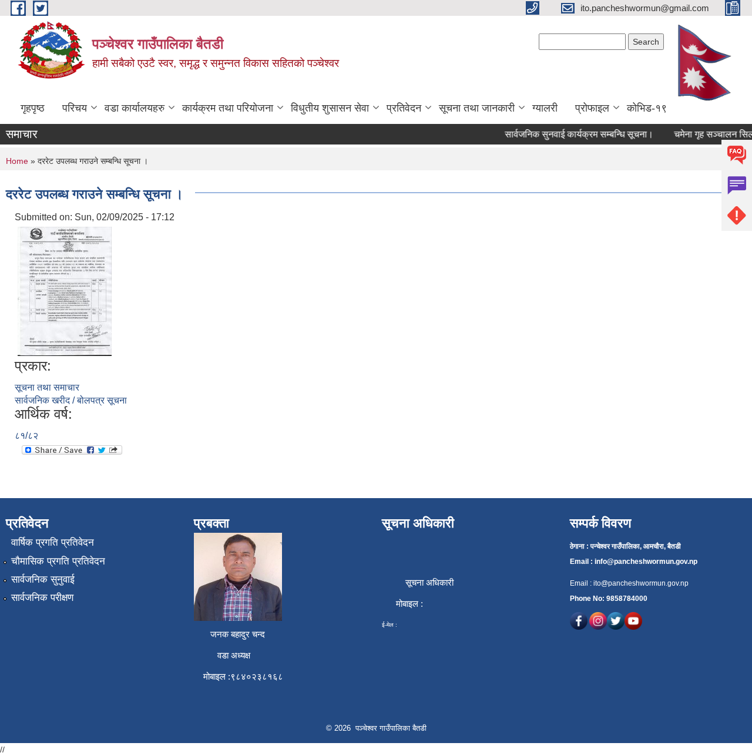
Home (17, 161)
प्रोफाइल (592, 108)
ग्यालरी (545, 108)
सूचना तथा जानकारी (477, 108)
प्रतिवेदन (404, 108)
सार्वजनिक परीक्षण (42, 597)
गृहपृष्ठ (33, 108)
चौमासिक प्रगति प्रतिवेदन (58, 561)
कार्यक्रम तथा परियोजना (227, 108)
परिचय (74, 108)
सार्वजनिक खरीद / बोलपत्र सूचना (71, 400)
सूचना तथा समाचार (47, 387)
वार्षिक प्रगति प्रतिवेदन (52, 542)
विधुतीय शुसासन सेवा (330, 108)
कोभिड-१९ (647, 108)
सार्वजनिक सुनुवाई (43, 579)
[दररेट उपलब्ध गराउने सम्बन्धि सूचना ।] (65, 290)
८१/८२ (26, 436)
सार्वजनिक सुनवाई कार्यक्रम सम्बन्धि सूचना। (573, 134)
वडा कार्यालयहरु (134, 108)
